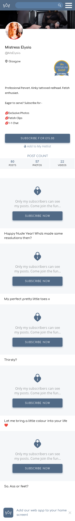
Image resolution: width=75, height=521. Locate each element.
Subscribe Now (37, 216)
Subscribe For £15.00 (38, 138)
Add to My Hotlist (38, 146)
